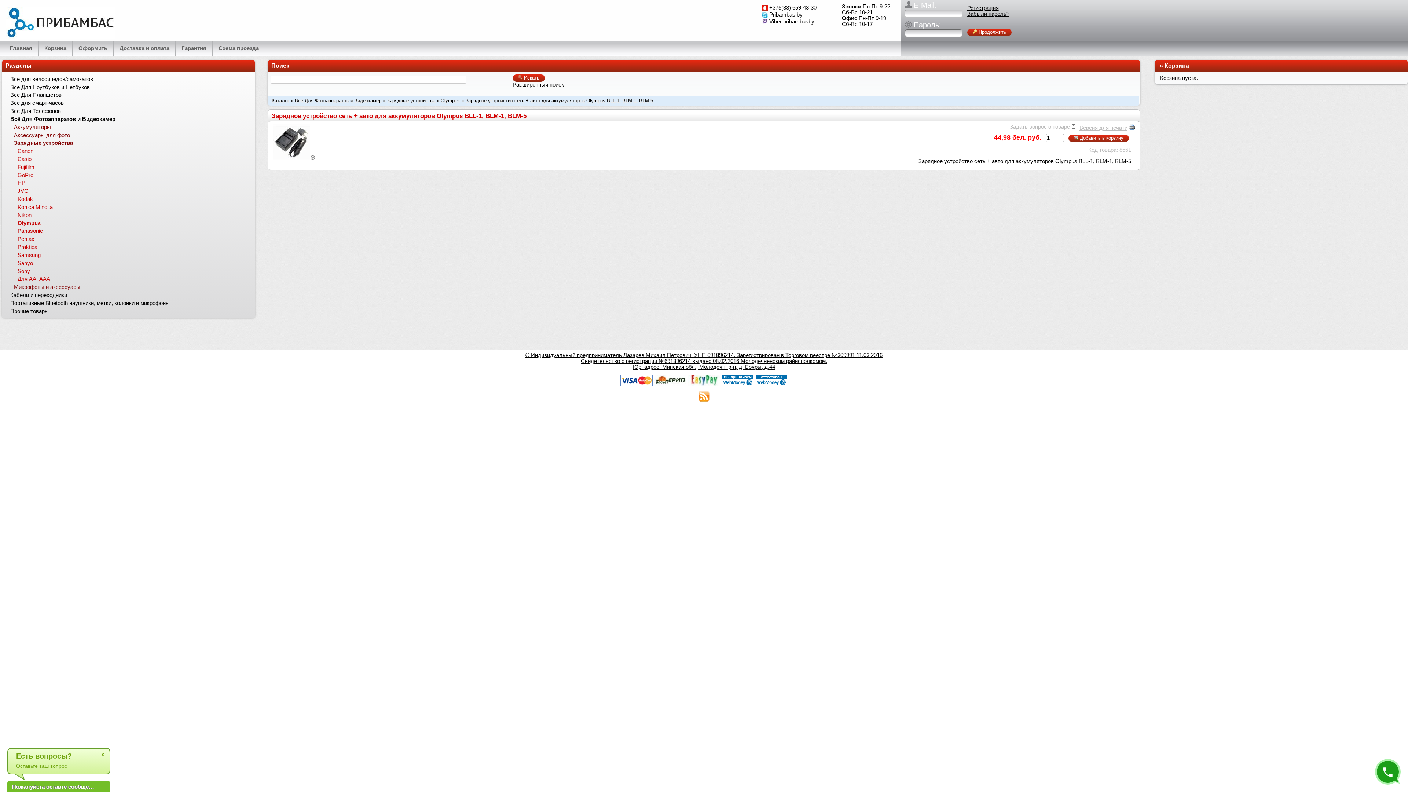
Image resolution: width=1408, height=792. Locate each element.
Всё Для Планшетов (36, 95)
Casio (25, 159)
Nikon (25, 215)
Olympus (450, 100)
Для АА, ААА (34, 279)
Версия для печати (1103, 128)
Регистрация (983, 8)
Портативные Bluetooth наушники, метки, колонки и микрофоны (90, 303)
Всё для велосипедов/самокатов (51, 79)
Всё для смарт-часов (37, 103)
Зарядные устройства (411, 100)
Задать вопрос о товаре (1040, 127)
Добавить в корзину (1100, 138)
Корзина (1177, 66)
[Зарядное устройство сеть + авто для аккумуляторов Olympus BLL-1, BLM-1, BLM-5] (294, 158)
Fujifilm (26, 167)
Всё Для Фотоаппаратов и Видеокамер (338, 100)
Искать (530, 78)
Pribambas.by (786, 15)
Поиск (280, 66)
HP (21, 183)
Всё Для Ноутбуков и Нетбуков (50, 87)
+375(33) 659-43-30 (793, 8)
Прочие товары (29, 311)
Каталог (280, 100)
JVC (23, 191)
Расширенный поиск (538, 85)
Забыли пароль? (988, 14)
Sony (24, 271)
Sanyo (25, 263)
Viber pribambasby (791, 22)
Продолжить (991, 32)
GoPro (25, 175)
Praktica (27, 247)
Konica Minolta (35, 207)
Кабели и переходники (38, 295)
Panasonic (30, 231)
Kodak (25, 199)
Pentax (26, 239)
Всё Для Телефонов (35, 111)
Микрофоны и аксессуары (47, 287)
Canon (25, 151)
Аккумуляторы (32, 127)
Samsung (29, 255)
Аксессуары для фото (42, 135)
